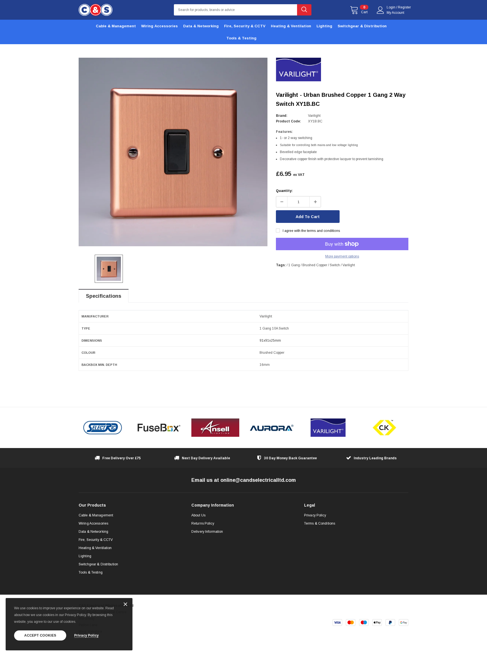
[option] (173, 152)
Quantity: (284, 191)
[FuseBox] (159, 427)
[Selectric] (103, 427)
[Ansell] (215, 427)
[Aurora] (272, 427)
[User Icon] (380, 10)
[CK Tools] (384, 427)
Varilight (314, 116)
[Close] (125, 604)
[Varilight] (328, 427)
